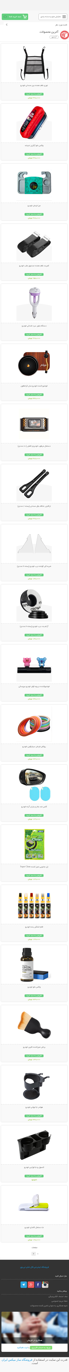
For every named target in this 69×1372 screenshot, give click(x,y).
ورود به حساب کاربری (41, 1348)
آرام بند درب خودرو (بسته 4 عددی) (34, 626)
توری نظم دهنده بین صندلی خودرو (34, 86)
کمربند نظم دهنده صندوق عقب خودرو (34, 266)
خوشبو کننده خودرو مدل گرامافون (34, 386)
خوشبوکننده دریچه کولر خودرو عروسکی (34, 687)
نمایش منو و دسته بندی (51, 17)
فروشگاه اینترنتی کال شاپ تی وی (34, 1267)
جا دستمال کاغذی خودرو (34, 1228)
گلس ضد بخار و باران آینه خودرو (34, 807)
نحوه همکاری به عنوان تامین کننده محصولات (49, 1306)
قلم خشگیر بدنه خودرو (34, 927)
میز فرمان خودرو (34, 206)
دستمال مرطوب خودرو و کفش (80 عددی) (34, 446)
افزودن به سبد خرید (34, 94)
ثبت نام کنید (22, 1348)
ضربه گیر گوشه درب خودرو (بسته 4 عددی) (34, 566)
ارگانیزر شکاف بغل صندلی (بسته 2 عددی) (34, 506)
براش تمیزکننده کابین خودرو (34, 1047)
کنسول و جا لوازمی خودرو (34, 1167)
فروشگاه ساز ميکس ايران (17, 1359)
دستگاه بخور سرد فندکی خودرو (34, 326)
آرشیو (54, 37)
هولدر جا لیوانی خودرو (34, 1107)
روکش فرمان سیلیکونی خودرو (34, 747)
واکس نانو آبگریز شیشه (34, 146)
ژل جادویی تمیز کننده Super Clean (34, 867)
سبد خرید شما (15, 17)
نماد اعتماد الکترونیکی (58, 1296)
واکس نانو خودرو (34, 987)
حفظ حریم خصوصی (59, 1301)
